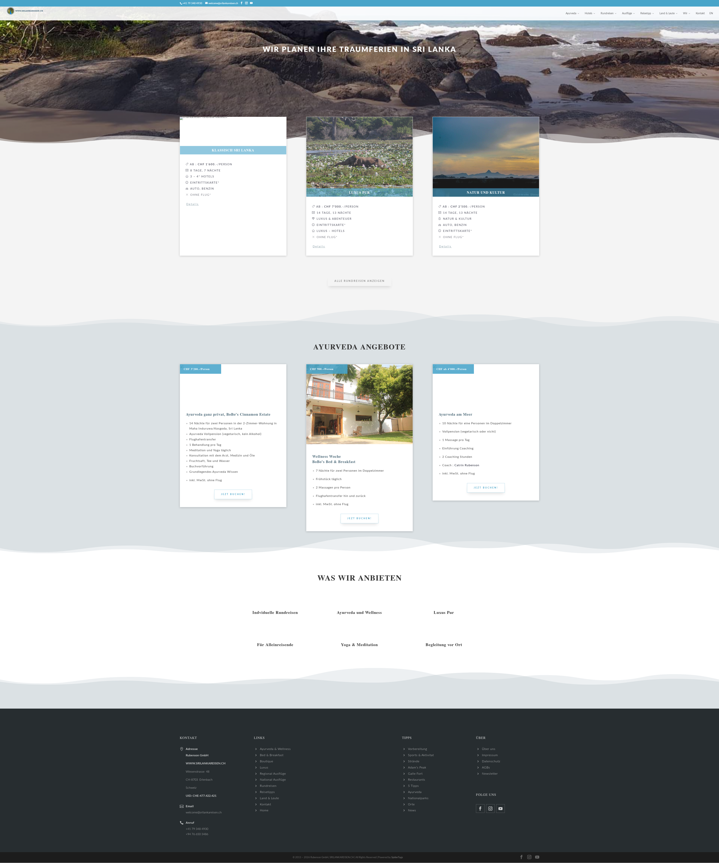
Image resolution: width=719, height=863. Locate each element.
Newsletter (490, 773)
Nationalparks (418, 798)
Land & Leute (667, 13)
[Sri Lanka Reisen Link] (241, 3)
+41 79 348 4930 (197, 828)
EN (711, 13)
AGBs (486, 767)
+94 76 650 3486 (197, 834)
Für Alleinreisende (275, 644)
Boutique (266, 761)
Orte (411, 804)
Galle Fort (415, 773)
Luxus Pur (444, 612)
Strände (413, 761)
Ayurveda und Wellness (359, 612)
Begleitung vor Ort (444, 644)
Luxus (264, 767)
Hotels (588, 13)
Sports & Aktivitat (421, 755)
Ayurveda (571, 13)
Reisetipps (267, 792)
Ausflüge (627, 13)
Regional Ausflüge (273, 773)
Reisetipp (645, 13)
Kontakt (700, 13)
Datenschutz (491, 761)
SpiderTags (397, 857)
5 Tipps (413, 785)
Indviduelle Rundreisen (275, 612)
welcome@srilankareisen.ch (204, 812)
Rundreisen (607, 13)
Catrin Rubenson (466, 465)
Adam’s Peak (417, 767)
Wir (685, 13)
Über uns (488, 749)
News (412, 810)
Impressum (490, 755)
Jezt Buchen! (233, 494)
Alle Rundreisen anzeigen (359, 281)
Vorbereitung (417, 749)
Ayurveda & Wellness (275, 749)
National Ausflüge (273, 779)
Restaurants (416, 779)
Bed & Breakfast (271, 755)
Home (264, 810)
